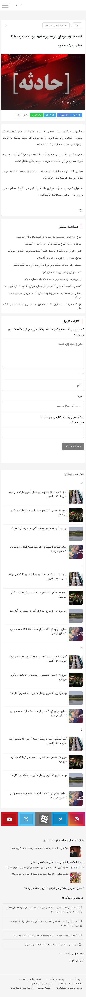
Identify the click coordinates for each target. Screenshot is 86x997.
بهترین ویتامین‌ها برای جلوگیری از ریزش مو (33, 935)
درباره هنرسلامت (55, 979)
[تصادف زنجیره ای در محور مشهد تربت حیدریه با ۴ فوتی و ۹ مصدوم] (43, 82)
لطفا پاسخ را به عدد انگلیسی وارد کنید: (62, 417)
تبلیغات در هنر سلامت (70, 983)
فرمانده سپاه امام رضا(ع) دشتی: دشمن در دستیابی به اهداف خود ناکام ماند (42, 306)
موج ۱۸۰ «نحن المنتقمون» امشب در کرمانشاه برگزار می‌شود (48, 237)
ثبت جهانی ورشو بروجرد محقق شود (61, 272)
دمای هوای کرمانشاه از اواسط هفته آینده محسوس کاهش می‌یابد (44, 251)
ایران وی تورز (77, 960)
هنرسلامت (77, 979)
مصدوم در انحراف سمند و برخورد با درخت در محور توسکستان (47, 265)
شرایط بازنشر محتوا (41, 983)
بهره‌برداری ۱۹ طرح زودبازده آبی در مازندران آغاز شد (52, 244)
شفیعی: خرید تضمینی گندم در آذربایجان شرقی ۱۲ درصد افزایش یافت (42, 286)
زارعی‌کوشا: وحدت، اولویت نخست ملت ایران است (53, 279)
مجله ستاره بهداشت (21, 988)
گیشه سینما (44, 988)
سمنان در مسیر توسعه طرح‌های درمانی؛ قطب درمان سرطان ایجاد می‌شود (45, 295)
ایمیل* (80, 396)
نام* (82, 374)
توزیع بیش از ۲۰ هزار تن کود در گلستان (59, 258)
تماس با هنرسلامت (30, 979)
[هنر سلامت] (19, 5)
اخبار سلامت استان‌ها (56, 25)
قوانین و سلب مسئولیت (69, 988)
